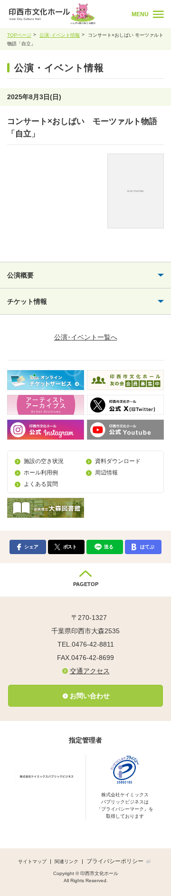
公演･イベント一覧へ (85, 337)
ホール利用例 (41, 472)
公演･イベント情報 (59, 35)
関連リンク (66, 861)
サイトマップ (32, 861)
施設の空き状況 (44, 461)
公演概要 (20, 275)
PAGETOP (85, 584)
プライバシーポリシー (114, 861)
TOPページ (19, 35)
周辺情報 (106, 472)
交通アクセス (90, 671)
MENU (140, 14)
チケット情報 (27, 301)
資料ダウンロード (118, 461)
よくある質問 (41, 484)
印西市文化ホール (66, 13)
